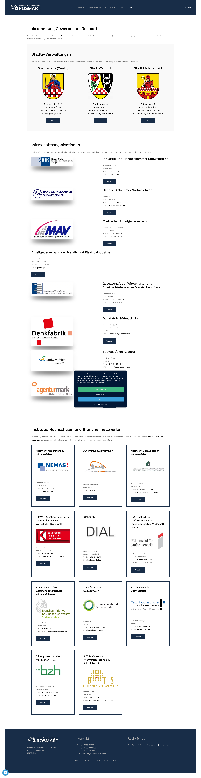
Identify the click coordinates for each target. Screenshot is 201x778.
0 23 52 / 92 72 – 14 (49, 629)
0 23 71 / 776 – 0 (96, 697)
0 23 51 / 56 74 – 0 (97, 557)
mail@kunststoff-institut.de (53, 556)
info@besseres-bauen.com (147, 492)
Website (53, 121)
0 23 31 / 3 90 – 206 (145, 489)
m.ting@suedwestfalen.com (119, 367)
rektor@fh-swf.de (143, 629)
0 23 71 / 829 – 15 (115, 233)
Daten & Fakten (95, 7)
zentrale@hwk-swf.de (116, 205)
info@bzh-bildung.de (50, 695)
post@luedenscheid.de (151, 113)
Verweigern (101, 394)
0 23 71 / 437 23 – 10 (50, 692)
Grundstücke (110, 7)
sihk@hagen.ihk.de (115, 174)
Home (70, 7)
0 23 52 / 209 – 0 (57, 110)
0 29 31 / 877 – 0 (115, 202)
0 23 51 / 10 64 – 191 (49, 553)
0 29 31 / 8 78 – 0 (96, 490)
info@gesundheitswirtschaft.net (54, 632)
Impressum (165, 745)
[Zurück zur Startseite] (25, 7)
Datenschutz (151, 745)
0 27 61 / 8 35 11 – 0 (116, 364)
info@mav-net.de (115, 236)
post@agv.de (42, 268)
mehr (101, 399)
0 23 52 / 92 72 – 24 (97, 627)
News (122, 7)
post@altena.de (56, 113)
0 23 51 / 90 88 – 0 (45, 265)
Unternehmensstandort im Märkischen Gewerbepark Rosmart (54, 36)
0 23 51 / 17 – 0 (152, 110)
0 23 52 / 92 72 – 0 (116, 300)
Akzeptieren (101, 389)
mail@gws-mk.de (115, 302)
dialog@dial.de (95, 560)
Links (131, 7)
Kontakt (188, 7)
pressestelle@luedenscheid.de (120, 334)
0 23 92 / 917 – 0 (105, 110)
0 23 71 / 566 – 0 (143, 626)
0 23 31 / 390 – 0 (115, 171)
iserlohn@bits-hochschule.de (101, 700)
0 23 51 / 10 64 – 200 (145, 560)
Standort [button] (80, 7)
